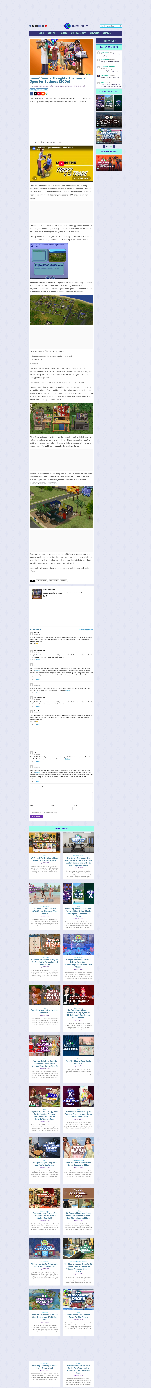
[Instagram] (33, 26)
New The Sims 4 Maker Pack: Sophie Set (78, 1062)
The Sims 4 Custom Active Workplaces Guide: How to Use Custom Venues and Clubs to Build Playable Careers (78, 861)
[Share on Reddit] (43, 93)
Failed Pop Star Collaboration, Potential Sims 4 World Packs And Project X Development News (78, 912)
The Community (44, 906)
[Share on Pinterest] (39, 93)
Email (53, 805)
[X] (36, 26)
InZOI (44, 1160)
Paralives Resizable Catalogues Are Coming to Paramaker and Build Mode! (44, 962)
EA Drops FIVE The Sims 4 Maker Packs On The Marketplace (44, 859)
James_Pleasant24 (67, 86)
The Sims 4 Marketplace (78, 1160)
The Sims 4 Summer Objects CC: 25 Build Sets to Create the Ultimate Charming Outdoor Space (78, 1268)
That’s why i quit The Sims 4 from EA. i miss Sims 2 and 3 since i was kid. (110, 71)
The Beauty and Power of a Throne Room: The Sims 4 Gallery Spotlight (45, 1215)
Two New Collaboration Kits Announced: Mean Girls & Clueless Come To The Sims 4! (45, 1063)
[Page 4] (110, 146)
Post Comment (36, 816)
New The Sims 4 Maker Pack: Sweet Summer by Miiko (78, 1163)
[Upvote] (30, 646)
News (44, 856)
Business (37, 670)
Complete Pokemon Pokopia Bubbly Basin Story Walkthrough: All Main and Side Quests (78, 963)
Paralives (78, 1211)
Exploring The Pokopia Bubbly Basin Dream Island (44, 1366)
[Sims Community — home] (74, 26)
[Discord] (39, 26)
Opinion (32, 89)
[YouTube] (46, 26)
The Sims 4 (45, 1312)
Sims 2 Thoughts (53, 580)
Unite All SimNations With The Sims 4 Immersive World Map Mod (45, 1317)
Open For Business (41, 580)
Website (74, 805)
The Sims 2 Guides (42, 89)
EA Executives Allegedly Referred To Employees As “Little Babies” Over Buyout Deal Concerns (78, 1014)
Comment (33, 790)
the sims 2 (63, 580)
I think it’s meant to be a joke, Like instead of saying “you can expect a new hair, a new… (111, 86)
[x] (44, 596)
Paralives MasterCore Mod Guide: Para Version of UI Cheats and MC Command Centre (78, 1369)
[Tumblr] (43, 26)
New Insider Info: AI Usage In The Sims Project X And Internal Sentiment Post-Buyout (78, 1114)
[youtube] (46, 596)
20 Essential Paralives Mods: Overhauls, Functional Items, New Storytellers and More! (78, 1215)
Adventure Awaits (78, 856)
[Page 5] (111, 146)
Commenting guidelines (86, 630)
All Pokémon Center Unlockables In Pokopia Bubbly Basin (44, 1265)
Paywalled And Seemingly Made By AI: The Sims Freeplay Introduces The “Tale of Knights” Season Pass (44, 1115)
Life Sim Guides (78, 957)
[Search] (120, 26)
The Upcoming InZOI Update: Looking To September (44, 1163)
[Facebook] (30, 26)
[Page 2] (107, 146)
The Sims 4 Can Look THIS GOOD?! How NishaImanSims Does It (44, 911)
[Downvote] (34, 646)
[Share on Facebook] (31, 93)
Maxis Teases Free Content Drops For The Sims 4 (78, 1316)
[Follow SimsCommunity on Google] (46, 93)
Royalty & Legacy (45, 1211)
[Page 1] (106, 146)
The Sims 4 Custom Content (78, 1262)
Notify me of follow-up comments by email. (44, 812)
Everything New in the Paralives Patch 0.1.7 (44, 1011)
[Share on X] (35, 93)
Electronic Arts (78, 1008)
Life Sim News (45, 957)
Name (32, 805)
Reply (37, 646)
